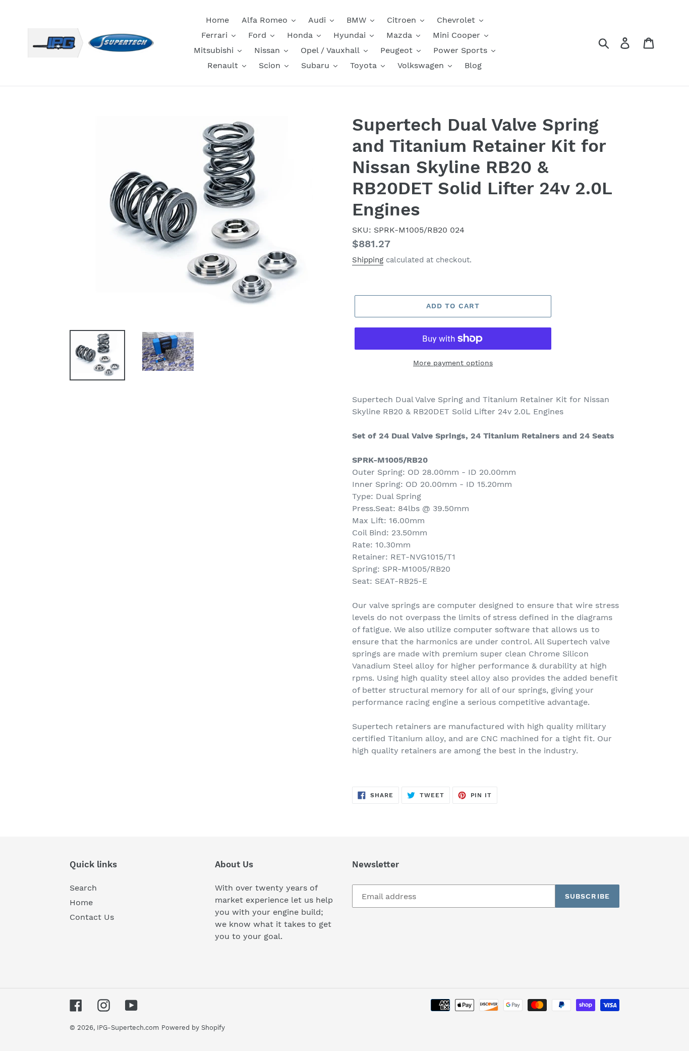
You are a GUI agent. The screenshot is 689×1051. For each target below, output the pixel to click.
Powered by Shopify (193, 1027)
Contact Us (92, 917)
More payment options (453, 363)
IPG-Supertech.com (128, 1027)
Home (81, 902)
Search (83, 888)
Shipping (367, 259)
